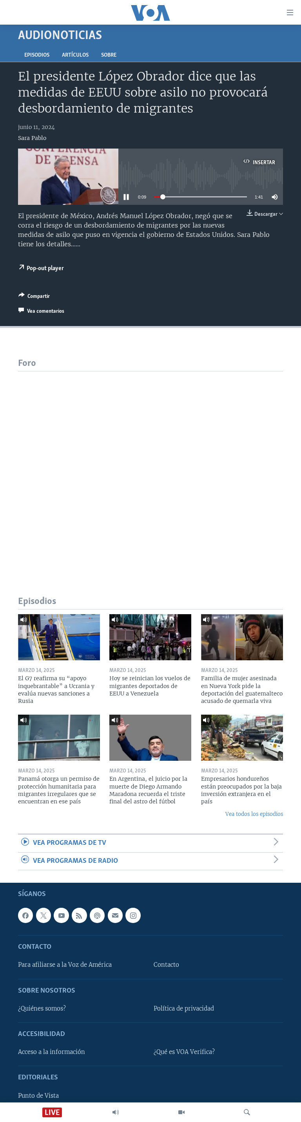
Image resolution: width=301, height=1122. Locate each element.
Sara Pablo (32, 138)
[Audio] (115, 1112)
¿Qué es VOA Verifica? (184, 1052)
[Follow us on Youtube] (61, 915)
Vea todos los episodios (254, 814)
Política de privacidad (184, 1008)
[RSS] (79, 915)
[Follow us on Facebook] (25, 915)
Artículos (75, 55)
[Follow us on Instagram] (132, 915)
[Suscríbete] (115, 915)
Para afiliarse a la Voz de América (65, 964)
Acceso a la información (51, 1052)
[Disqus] (150, 469)
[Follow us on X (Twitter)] (43, 915)
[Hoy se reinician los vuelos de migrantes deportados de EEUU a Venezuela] (150, 637)
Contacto (166, 964)
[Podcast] (97, 915)
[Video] (181, 1112)
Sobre (108, 55)
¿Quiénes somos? (42, 1008)
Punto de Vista (38, 1095)
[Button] (34, 297)
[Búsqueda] (247, 1112)
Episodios (36, 55)
